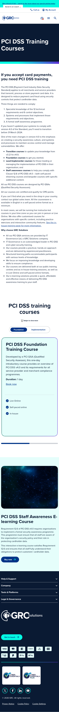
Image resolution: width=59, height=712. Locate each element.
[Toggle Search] (55, 18)
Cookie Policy (23, 703)
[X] (5, 690)
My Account (51, 10)
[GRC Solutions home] (21, 615)
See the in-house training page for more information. (29, 224)
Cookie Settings (39, 703)
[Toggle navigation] (48, 18)
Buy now (8, 559)
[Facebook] (12, 690)
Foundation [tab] (19, 329)
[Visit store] (42, 18)
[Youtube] (28, 690)
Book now (11, 384)
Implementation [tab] (38, 329)
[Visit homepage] (10, 18)
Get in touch (9, 637)
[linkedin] (20, 690)
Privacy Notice (8, 703)
